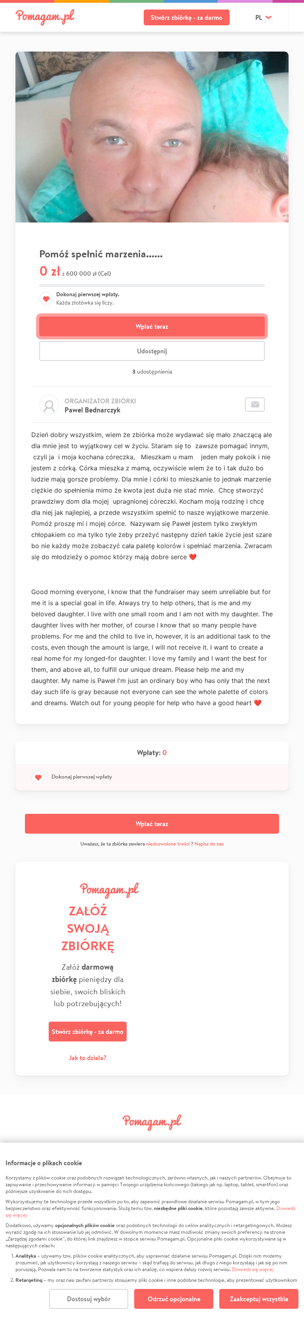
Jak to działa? (87, 1057)
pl (258, 17)
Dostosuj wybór (88, 1298)
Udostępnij (152, 351)
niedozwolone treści (168, 843)
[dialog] (152, 1236)
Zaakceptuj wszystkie (259, 1298)
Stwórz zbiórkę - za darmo (186, 17)
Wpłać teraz (152, 326)
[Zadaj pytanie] (255, 404)
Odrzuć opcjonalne (174, 1298)
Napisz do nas (209, 843)
